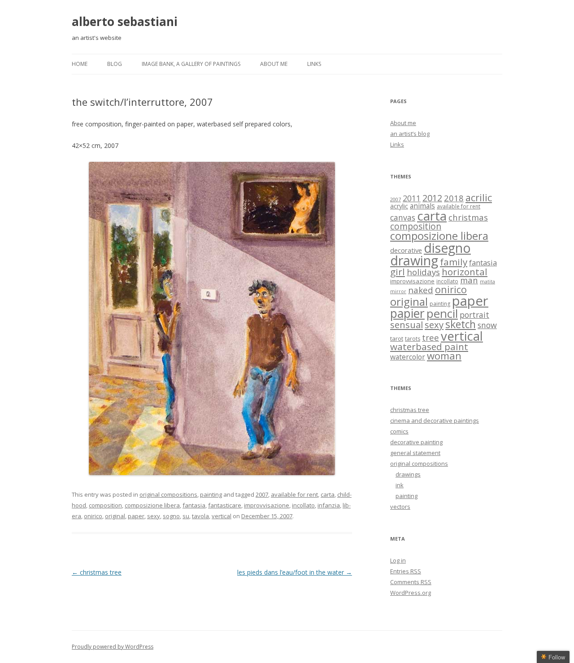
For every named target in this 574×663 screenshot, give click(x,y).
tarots (412, 338)
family (453, 262)
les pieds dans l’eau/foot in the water (294, 572)
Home (79, 64)
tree (430, 337)
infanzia (328, 505)
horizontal (464, 271)
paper (136, 516)
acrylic (399, 206)
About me (273, 64)
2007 (262, 494)
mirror (398, 291)
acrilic (478, 197)
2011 (412, 198)
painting (211, 494)
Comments (410, 582)
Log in (398, 560)
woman (444, 356)
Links (314, 64)
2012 (432, 198)
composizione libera (152, 505)
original (115, 516)
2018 (454, 198)
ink (400, 485)
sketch (460, 324)
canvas (402, 217)
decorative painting (416, 442)
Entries (405, 571)
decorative (406, 250)
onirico (93, 516)
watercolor (407, 357)
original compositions (168, 494)
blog (114, 64)
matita (487, 281)
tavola (200, 516)
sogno (171, 516)
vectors (400, 507)
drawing (414, 260)
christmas (468, 217)
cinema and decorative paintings (434, 420)
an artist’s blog (410, 134)
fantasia (194, 505)
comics (399, 431)
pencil (442, 313)
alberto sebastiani (125, 21)
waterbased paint (429, 346)
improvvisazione (266, 505)
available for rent (294, 494)
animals (422, 206)
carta (328, 494)
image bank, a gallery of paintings (191, 64)
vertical (221, 516)
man (469, 280)
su (186, 516)
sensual (406, 324)
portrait (474, 314)
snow (487, 325)
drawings (408, 474)
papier (407, 313)
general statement (415, 453)
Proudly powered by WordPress (112, 646)
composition (105, 505)
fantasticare (224, 505)
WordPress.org (410, 593)
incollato (303, 505)
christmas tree (97, 572)
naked (420, 289)
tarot (396, 338)
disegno (447, 247)
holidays (423, 271)
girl (397, 271)
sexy (153, 516)
